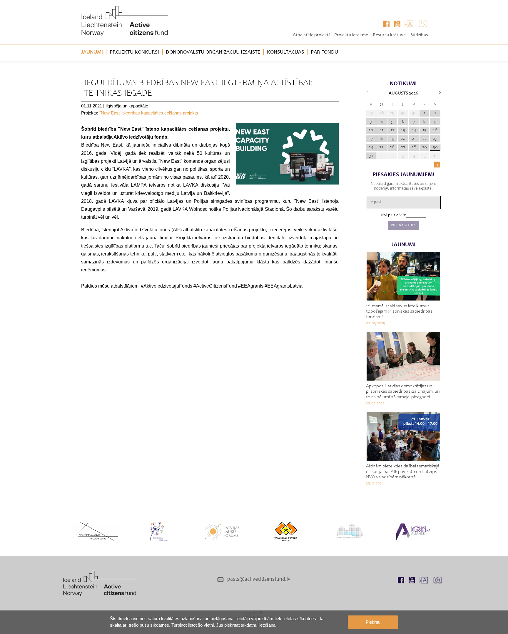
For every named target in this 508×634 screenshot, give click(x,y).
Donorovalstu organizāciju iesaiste (213, 52)
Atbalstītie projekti (311, 35)
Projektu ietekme (351, 35)
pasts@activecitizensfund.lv (258, 579)
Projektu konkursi (134, 52)
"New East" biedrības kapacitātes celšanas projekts (148, 112)
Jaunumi (92, 52)
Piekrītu (373, 622)
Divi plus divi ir (393, 215)
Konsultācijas (285, 52)
